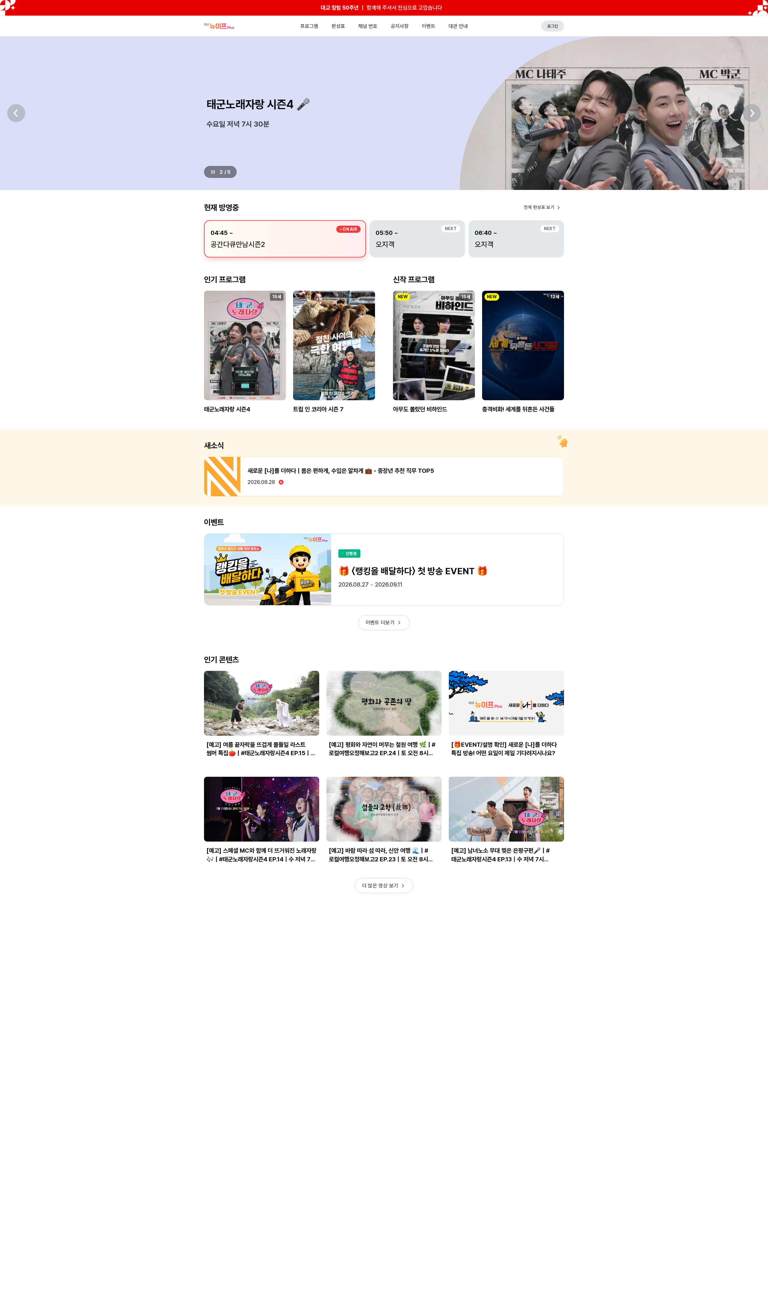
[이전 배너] (16, 113)
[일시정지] (213, 172)
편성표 (338, 26)
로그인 (552, 26)
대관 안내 (458, 26)
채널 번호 (367, 26)
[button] (245, 357)
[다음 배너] (752, 113)
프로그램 (309, 26)
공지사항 (400, 26)
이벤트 (428, 26)
